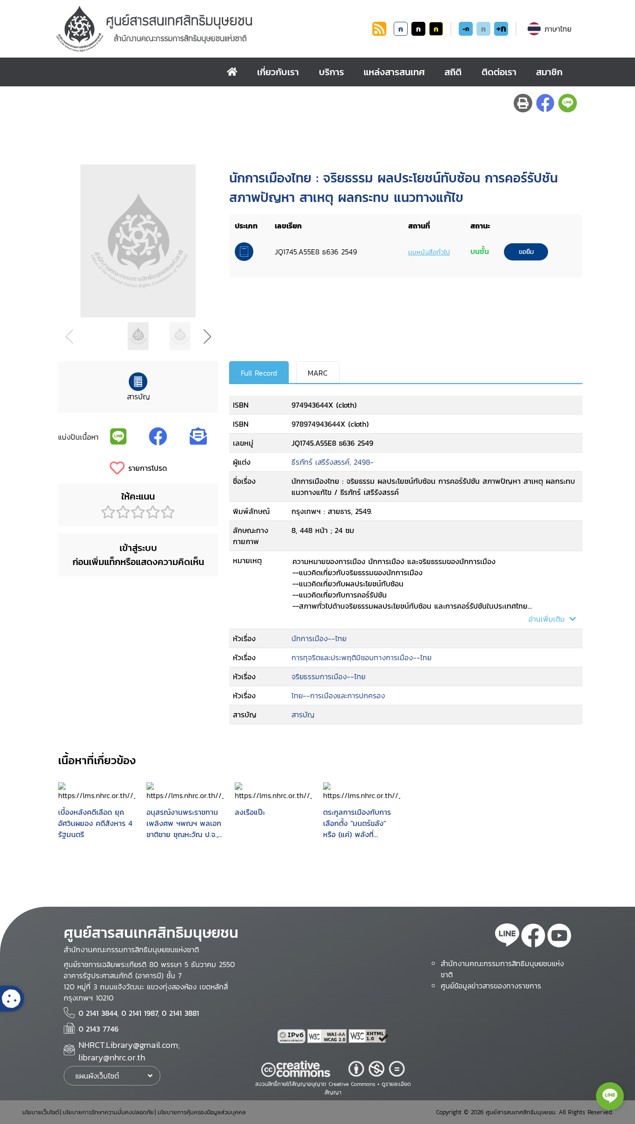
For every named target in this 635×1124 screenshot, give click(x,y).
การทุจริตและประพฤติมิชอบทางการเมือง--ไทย (361, 657)
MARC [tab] (318, 372)
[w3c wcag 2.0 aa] (328, 1036)
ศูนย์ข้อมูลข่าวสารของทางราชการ (491, 985)
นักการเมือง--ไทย (318, 638)
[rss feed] (379, 33)
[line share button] (567, 103)
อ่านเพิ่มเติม (548, 618)
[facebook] (533, 936)
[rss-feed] (507, 936)
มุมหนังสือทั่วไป (429, 252)
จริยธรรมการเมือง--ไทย (328, 676)
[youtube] (559, 936)
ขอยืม (526, 252)
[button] (207, 336)
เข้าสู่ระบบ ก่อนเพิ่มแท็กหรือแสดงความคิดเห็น (138, 555)
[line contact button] (610, 1096)
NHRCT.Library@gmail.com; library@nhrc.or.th (129, 1051)
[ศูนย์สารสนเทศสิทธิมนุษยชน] (212, 29)
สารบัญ (302, 714)
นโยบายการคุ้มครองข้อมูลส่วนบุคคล (202, 1112)
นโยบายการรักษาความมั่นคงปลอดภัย (108, 1112)
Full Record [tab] (259, 372)
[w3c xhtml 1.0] (369, 1036)
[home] (232, 72)
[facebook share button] (545, 103)
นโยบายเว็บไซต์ (40, 1112)
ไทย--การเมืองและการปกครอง (338, 695)
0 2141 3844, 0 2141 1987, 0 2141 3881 (139, 1013)
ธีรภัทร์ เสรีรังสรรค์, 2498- (332, 462)
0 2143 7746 (99, 1028)
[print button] (523, 103)
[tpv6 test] (292, 1036)
